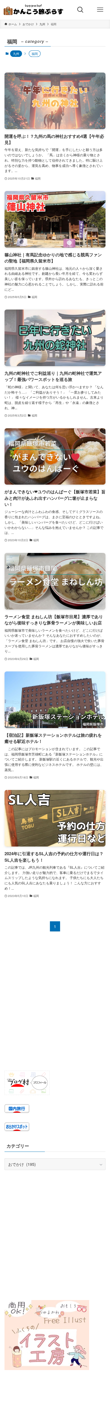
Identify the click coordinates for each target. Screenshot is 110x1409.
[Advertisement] (55, 1006)
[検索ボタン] (80, 10)
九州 (16, 53)
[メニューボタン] (100, 10)
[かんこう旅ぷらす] (33, 10)
